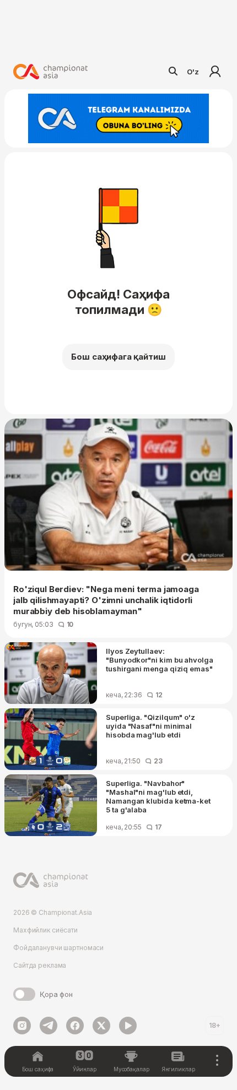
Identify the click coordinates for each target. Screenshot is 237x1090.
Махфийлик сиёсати (45, 930)
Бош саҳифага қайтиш (118, 356)
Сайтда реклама (39, 965)
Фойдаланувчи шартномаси (58, 947)
